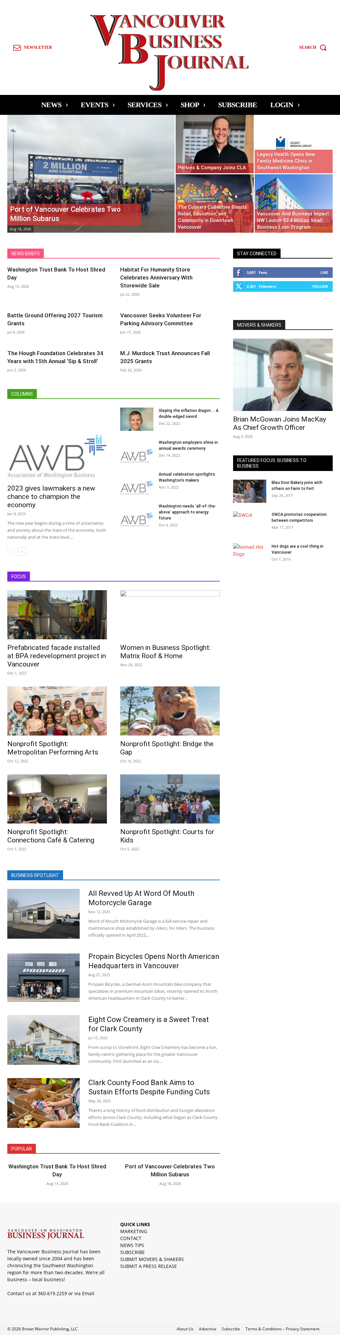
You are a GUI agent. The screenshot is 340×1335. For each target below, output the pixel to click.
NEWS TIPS (132, 1245)
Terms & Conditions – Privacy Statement (282, 1329)
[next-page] (22, 551)
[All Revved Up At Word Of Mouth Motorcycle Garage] (43, 914)
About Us (185, 1329)
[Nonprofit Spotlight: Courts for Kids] (170, 799)
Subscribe (231, 1329)
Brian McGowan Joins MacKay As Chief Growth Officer (279, 423)
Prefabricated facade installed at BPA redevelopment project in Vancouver (56, 656)
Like (324, 272)
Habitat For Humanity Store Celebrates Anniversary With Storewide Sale (156, 277)
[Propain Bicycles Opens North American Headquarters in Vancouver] (43, 977)
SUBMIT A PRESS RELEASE (148, 1266)
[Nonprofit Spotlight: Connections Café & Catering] (57, 799)
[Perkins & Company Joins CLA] (215, 144)
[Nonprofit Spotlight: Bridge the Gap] (170, 711)
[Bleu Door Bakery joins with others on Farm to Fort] (249, 491)
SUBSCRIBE (132, 1252)
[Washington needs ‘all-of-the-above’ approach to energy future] (136, 514)
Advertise (207, 1329)
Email (88, 1293)
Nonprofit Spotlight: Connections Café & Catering (50, 836)
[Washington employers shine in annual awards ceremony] (136, 451)
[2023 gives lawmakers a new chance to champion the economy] (57, 444)
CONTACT (130, 1238)
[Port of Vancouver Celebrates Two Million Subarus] (91, 187)
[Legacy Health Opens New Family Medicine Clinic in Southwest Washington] (294, 144)
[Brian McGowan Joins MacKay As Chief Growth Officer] (283, 375)
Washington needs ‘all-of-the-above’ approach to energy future (187, 512)
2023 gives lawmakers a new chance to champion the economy (51, 496)
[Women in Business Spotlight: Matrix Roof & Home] (170, 614)
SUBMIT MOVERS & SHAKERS (152, 1259)
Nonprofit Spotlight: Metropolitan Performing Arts (52, 748)
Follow (320, 286)
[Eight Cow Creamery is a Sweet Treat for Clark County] (43, 1040)
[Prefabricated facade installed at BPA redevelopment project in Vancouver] (57, 614)
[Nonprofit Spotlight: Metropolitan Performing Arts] (57, 711)
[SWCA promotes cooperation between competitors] (249, 523)
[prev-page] (11, 551)
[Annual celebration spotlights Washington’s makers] (136, 483)
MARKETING (133, 1231)
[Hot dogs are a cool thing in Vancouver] (249, 555)
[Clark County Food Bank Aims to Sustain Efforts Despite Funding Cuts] (43, 1103)
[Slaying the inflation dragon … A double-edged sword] (136, 419)
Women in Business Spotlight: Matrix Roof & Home (165, 652)
